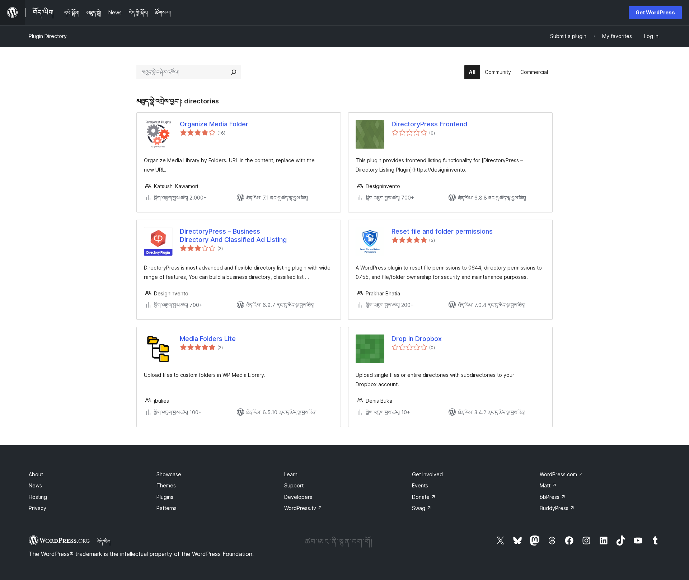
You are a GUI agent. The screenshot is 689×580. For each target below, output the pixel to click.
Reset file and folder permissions (442, 231)
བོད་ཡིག (104, 541)
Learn (290, 474)
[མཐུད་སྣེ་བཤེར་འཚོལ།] (233, 72)
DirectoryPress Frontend (429, 124)
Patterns (166, 508)
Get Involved (427, 474)
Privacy (37, 508)
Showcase (168, 474)
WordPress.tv (303, 508)
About (36, 474)
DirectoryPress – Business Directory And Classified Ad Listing (233, 235)
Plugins (164, 497)
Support (294, 485)
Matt (548, 485)
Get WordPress (655, 12)
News (35, 485)
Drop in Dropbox (417, 338)
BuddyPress (557, 508)
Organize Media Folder (214, 124)
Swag (421, 508)
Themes (166, 485)
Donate (424, 497)
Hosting (38, 497)
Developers (298, 497)
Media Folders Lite (208, 338)
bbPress (553, 497)
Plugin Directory (48, 36)
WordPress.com (561, 474)
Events (420, 485)
